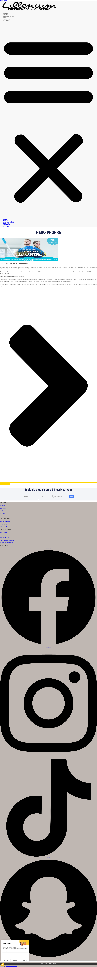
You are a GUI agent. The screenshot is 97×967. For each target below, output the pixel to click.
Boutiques (5, 13)
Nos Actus (5, 15)
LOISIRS (1, 510)
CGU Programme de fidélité (6, 542)
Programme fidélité (8, 16)
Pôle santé (2, 513)
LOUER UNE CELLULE (4, 534)
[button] (48, 120)
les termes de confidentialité (11, 966)
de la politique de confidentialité (53, 499)
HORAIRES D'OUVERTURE (5, 521)
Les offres (6, 20)
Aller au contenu (3, 0)
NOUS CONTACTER (4, 532)
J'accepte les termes (49, 499)
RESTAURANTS (3, 508)
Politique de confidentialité (7, 540)
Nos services (6, 19)
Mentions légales (4, 537)
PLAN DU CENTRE (3, 526)
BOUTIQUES (2, 505)
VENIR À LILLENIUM (4, 524)
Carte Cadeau (6, 17)
